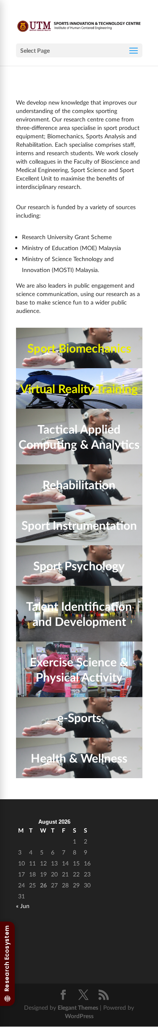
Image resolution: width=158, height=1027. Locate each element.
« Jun (22, 905)
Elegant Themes (78, 1007)
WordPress (79, 1015)
